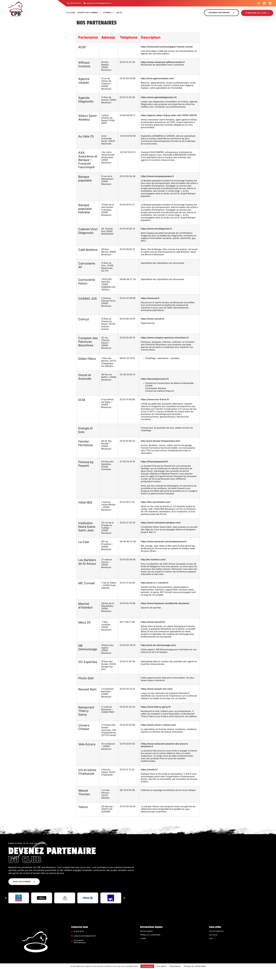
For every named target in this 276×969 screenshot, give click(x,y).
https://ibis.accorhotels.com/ (155, 502)
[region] (65, 897)
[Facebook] (264, 3)
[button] (89, 12)
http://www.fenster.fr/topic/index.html (160, 441)
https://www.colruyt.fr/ (152, 318)
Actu (119, 12)
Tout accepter (147, 966)
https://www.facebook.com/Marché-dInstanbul (165, 603)
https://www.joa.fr (150, 298)
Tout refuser (161, 966)
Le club (71, 12)
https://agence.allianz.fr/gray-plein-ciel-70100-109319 (169, 115)
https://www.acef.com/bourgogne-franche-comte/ (167, 46)
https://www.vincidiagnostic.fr (156, 228)
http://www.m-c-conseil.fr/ (154, 582)
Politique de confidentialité (150, 935)
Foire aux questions (216, 931)
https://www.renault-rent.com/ (156, 689)
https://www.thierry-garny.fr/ (156, 707)
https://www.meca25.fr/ (153, 622)
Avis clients (213, 935)
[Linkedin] (270, 3)
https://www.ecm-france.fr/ (155, 399)
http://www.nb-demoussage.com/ (158, 645)
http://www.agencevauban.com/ (157, 78)
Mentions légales (146, 931)
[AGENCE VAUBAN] (18, 898)
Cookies (143, 938)
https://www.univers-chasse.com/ (158, 725)
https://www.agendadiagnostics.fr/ (159, 97)
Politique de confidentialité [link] (195, 966)
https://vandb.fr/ (149, 769)
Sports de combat (88, 12)
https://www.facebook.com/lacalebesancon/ (164, 541)
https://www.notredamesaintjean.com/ (161, 522)
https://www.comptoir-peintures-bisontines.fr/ (165, 337)
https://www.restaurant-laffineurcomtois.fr (163, 62)
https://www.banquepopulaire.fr (157, 176)
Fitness (107, 12)
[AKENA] (41, 898)
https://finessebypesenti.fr (154, 461)
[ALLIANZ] (64, 898)
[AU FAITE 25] (110, 898)
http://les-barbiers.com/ (153, 559)
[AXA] (87, 898)
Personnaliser (175, 966)
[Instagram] (258, 3)
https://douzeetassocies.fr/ (155, 379)
